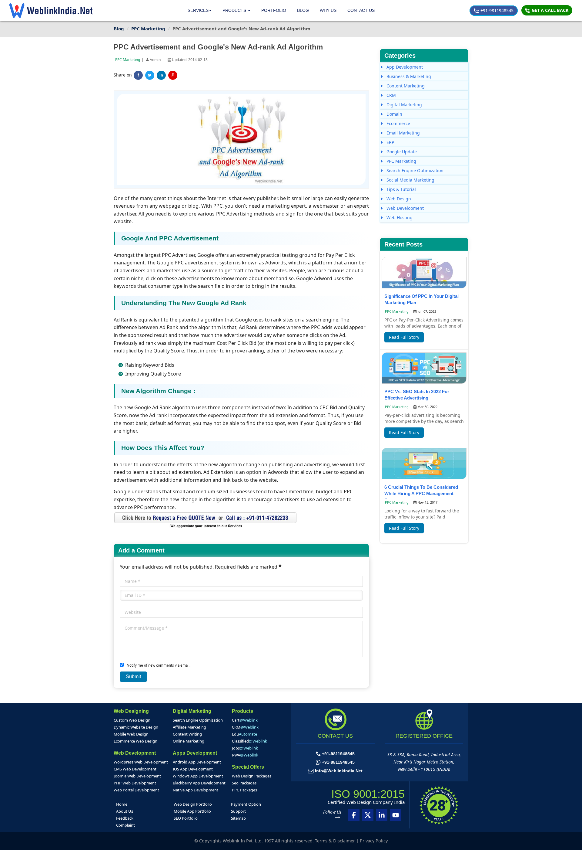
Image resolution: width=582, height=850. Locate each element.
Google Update (401, 152)
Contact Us (361, 10)
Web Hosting (399, 217)
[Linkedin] (381, 815)
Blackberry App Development (199, 783)
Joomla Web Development (137, 776)
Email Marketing (402, 133)
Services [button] (198, 10)
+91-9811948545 (496, 10)
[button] (236, 10)
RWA (245, 755)
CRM (390, 95)
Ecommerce (397, 123)
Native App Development (195, 790)
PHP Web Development (135, 783)
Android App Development (197, 762)
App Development (404, 67)
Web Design (398, 199)
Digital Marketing (403, 104)
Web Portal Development (136, 790)
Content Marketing (405, 86)
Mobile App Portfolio (192, 811)
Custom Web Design (132, 720)
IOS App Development (193, 769)
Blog (303, 10)
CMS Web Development (135, 769)
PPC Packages (244, 790)
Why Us (328, 10)
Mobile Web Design (131, 734)
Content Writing (187, 734)
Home (121, 804)
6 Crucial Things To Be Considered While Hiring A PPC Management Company (421, 493)
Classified (249, 741)
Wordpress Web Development (141, 762)
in (161, 75)
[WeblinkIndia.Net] (50, 10)
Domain (393, 114)
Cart (245, 720)
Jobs (245, 748)
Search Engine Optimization (414, 170)
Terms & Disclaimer (335, 841)
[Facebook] (354, 815)
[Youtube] (395, 815)
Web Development (404, 208)
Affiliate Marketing (189, 727)
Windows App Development (198, 776)
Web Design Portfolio (193, 804)
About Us (124, 811)
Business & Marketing (408, 76)
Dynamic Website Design (136, 727)
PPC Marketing (127, 59)
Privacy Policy (374, 841)
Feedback (124, 818)
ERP (389, 142)
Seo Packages (244, 783)
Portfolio (273, 10)
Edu (244, 734)
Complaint (125, 825)
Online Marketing (188, 741)
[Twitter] (149, 75)
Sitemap (238, 818)
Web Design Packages (251, 776)
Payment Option (246, 804)
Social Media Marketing (409, 180)
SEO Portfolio (186, 818)
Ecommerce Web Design (135, 741)
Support (238, 811)
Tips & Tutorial (400, 189)
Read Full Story (404, 337)
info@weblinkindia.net (339, 770)
